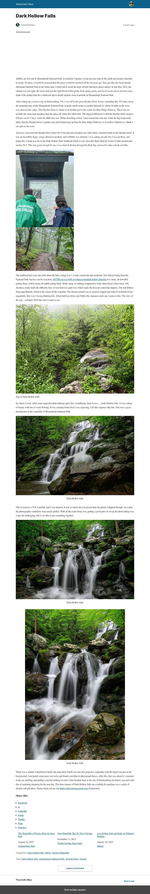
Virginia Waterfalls (60, 852)
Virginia (82, 859)
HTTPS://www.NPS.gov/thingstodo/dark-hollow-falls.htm (80, 279)
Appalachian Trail (26, 846)
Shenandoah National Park (52, 859)
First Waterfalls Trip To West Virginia (75, 833)
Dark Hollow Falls (35, 852)
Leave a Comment (75, 868)
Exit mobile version (75, 889)
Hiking (100, 846)
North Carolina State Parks (70, 843)
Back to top (129, 881)
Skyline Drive (72, 859)
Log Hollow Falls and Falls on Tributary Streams (115, 835)
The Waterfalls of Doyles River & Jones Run (36, 835)
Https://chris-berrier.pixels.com (74, 788)
